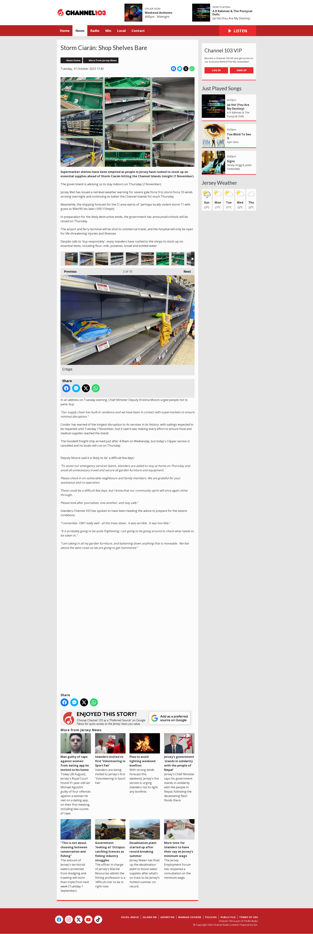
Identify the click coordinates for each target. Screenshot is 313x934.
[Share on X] (185, 68)
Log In (216, 70)
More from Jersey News (103, 60)
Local (121, 30)
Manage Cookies (189, 917)
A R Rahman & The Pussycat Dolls (232, 12)
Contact (138, 30)
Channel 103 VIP (223, 50)
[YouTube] (88, 919)
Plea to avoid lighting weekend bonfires (142, 761)
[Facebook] (59, 919)
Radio (94, 30)
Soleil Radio (130, 917)
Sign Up (242, 70)
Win (108, 30)
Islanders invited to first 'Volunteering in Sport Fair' (110, 761)
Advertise (167, 917)
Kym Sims (233, 142)
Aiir (255, 924)
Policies (211, 917)
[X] (79, 919)
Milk (101, 258)
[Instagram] (69, 919)
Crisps (86, 258)
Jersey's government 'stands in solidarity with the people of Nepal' (179, 763)
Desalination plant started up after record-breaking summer (143, 849)
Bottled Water (132, 258)
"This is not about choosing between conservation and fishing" (73, 849)
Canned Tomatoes (147, 258)
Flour (117, 258)
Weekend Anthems (158, 12)
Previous (68, 272)
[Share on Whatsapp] (192, 68)
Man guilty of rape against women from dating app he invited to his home (74, 763)
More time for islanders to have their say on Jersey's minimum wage (178, 849)
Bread (71, 258)
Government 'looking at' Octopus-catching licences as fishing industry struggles (110, 851)
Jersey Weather (219, 183)
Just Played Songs (221, 88)
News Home (73, 60)
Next (185, 272)
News (79, 30)
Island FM (150, 917)
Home (65, 30)
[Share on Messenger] (179, 68)
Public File (228, 917)
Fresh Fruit (162, 258)
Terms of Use (248, 917)
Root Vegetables (178, 258)
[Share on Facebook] (173, 68)
